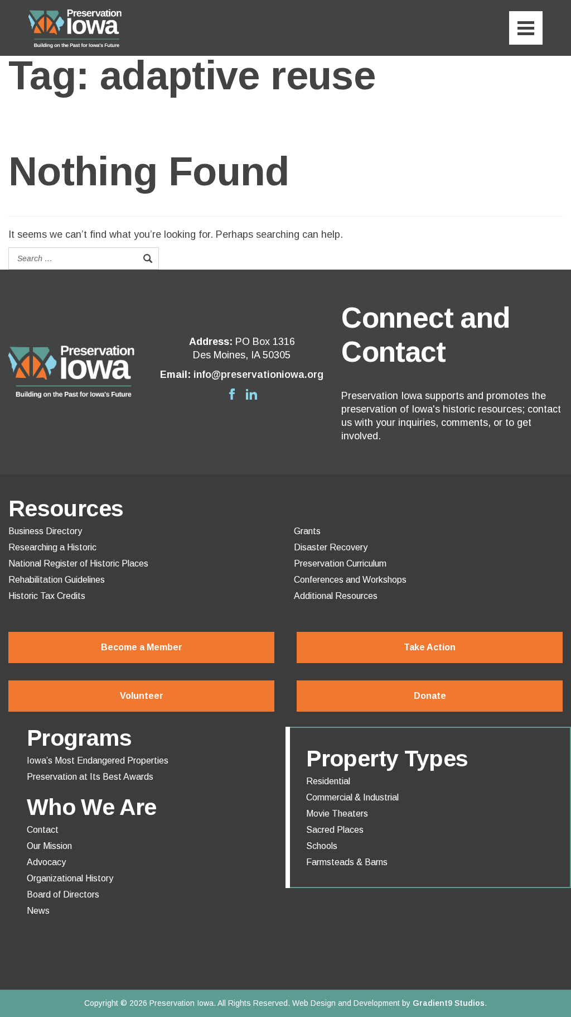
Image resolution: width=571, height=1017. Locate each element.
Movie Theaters (337, 813)
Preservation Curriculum (340, 563)
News (38, 910)
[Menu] (526, 28)
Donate (430, 696)
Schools (321, 846)
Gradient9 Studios (449, 1003)
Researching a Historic (52, 547)
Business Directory (45, 531)
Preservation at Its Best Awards (90, 777)
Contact (43, 830)
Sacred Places (335, 830)
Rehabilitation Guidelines (56, 579)
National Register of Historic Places (78, 563)
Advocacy (46, 862)
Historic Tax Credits (46, 596)
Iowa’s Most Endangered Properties (97, 760)
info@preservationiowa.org (258, 374)
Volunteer (141, 696)
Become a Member (141, 647)
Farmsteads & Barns (347, 862)
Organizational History (70, 878)
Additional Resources (336, 596)
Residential (328, 781)
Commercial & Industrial (352, 797)
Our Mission (49, 846)
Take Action (430, 647)
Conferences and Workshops (350, 579)
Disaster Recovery (330, 547)
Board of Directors (63, 894)
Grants (307, 531)
